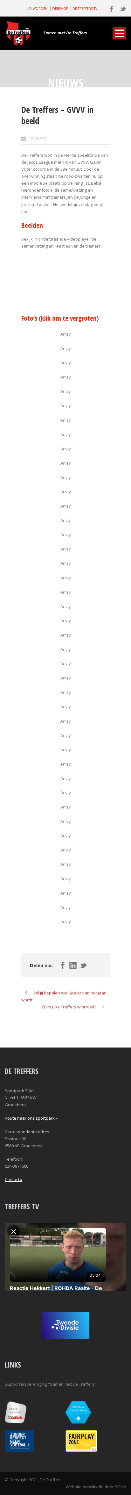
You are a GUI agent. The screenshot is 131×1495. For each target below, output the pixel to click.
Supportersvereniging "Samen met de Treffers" (50, 1384)
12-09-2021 (39, 138)
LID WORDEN (37, 8)
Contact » (13, 1179)
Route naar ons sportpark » (31, 1118)
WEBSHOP (60, 8)
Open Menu (119, 33)
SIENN (120, 1487)
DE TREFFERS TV (84, 8)
